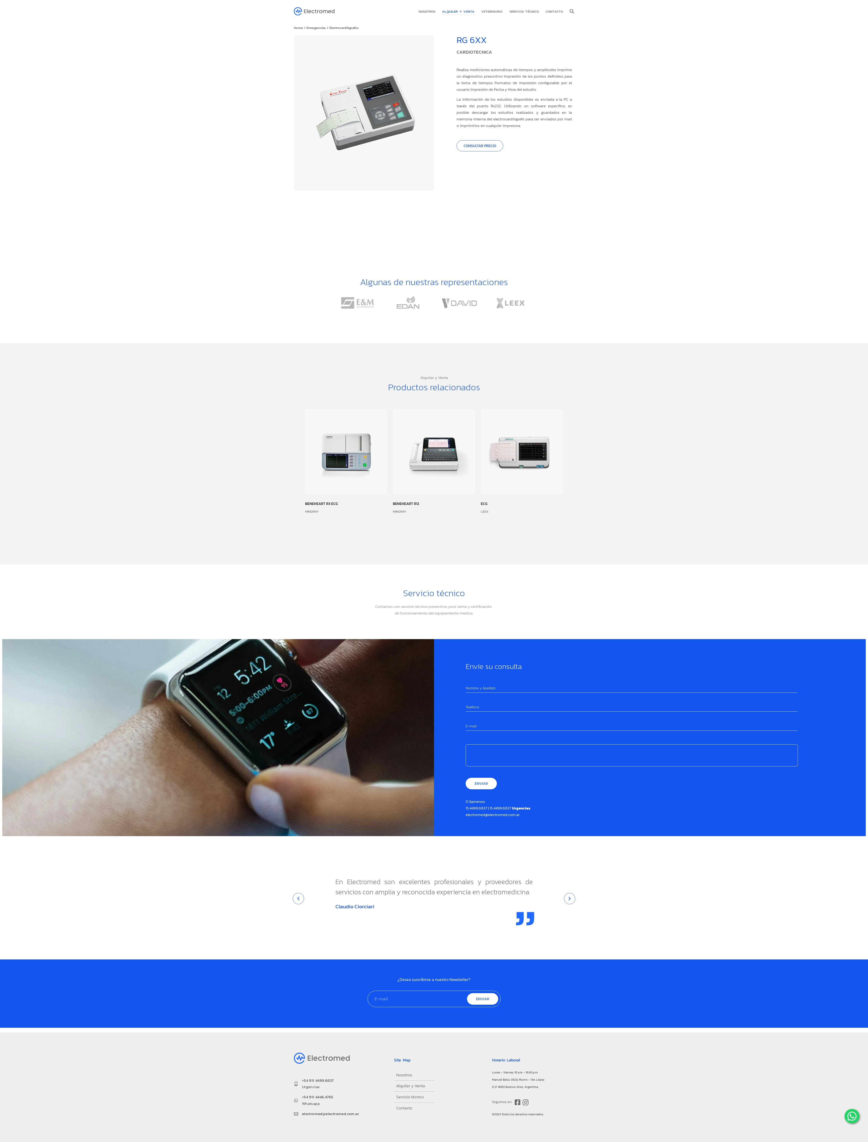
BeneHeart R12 (406, 503)
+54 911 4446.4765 (317, 1097)
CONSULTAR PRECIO (480, 145)
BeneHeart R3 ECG (321, 503)
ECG (484, 503)
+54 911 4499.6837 (318, 1080)
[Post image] (346, 451)
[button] (298, 898)
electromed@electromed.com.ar (493, 815)
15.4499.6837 (476, 808)
